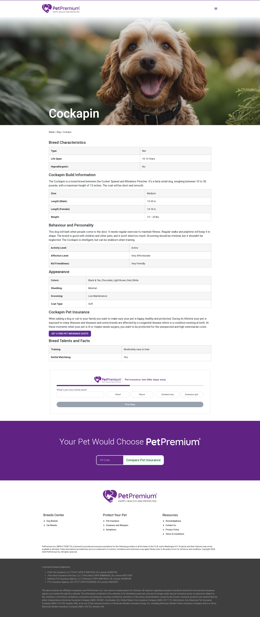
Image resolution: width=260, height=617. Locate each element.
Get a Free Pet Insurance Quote (69, 333)
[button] (216, 8)
